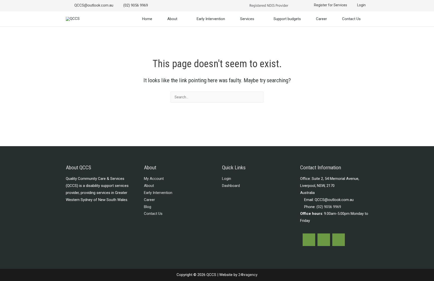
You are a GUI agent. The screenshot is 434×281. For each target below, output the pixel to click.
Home (147, 19)
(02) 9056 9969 (328, 207)
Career (321, 19)
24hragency (247, 274)
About (172, 19)
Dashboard (231, 185)
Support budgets (287, 19)
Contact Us (351, 19)
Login (226, 178)
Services (247, 19)
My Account (154, 178)
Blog (147, 207)
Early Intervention (211, 19)
